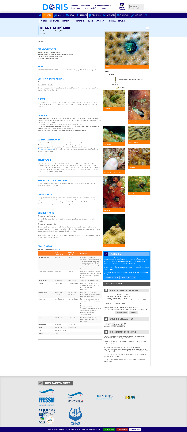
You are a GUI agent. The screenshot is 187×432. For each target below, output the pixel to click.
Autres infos (100, 21)
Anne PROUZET (120, 323)
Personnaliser (135, 429)
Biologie (90, 21)
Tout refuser (123, 429)
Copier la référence (121, 312)
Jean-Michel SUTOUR (117, 325)
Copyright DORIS (108, 269)
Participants (124, 15)
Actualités (110, 15)
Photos (44, 21)
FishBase (116, 356)
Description (79, 21)
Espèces (49, 15)
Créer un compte (134, 8)
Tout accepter (109, 429)
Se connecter (133, 6)
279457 (57, 249)
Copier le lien (133, 312)
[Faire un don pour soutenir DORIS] (122, 7)
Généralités (54, 21)
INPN (110, 361)
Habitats (60, 15)
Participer (138, 15)
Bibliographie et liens (116, 21)
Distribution (66, 21)
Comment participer (111, 277)
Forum (71, 15)
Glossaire (83, 15)
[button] (145, 15)
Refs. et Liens (96, 15)
